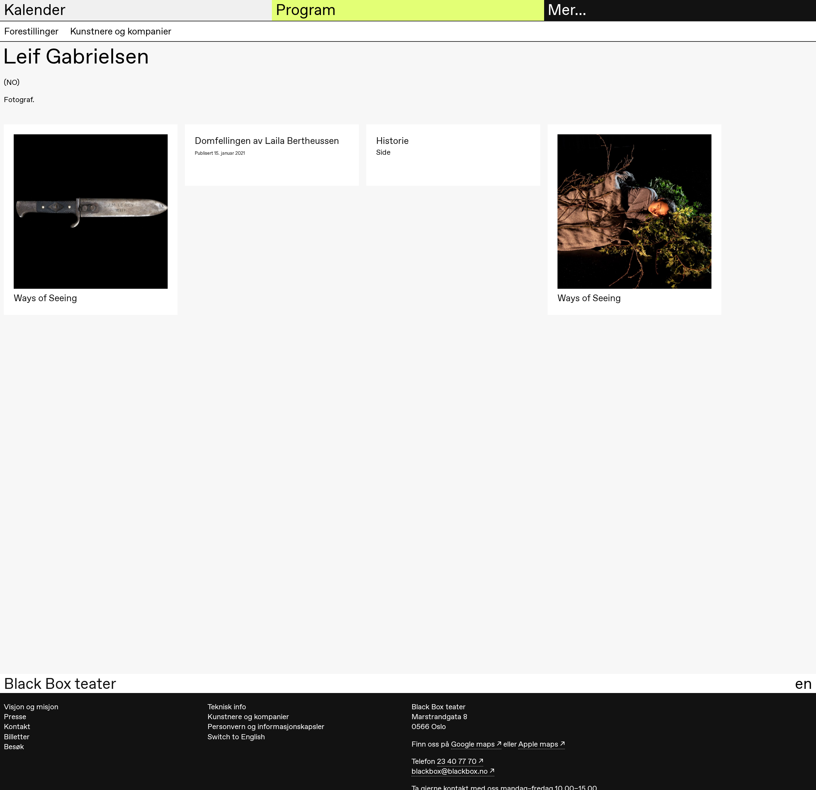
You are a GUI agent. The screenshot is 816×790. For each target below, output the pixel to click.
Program (306, 10)
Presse (15, 716)
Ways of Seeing (45, 298)
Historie (392, 141)
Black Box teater (60, 683)
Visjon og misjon (31, 707)
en (803, 683)
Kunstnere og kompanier (120, 31)
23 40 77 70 (457, 761)
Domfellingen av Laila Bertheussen (267, 141)
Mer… (567, 10)
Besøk (14, 746)
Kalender (35, 10)
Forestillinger (31, 31)
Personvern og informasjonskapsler (266, 726)
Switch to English (236, 737)
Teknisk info (227, 707)
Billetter (17, 737)
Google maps (473, 744)
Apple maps (538, 744)
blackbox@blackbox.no (450, 771)
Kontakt (17, 726)
